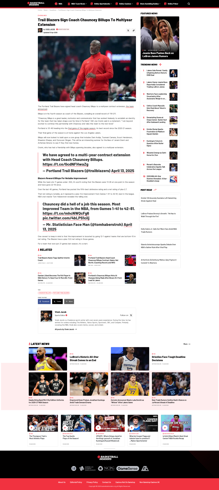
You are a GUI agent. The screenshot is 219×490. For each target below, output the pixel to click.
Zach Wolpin (41, 283)
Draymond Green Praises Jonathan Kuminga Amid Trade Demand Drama (87, 401)
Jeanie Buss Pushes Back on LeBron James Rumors (158, 54)
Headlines (53, 10)
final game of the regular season (81, 128)
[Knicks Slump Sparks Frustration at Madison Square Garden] (173, 132)
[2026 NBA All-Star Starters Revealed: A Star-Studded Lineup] (173, 179)
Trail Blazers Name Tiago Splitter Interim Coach (54, 259)
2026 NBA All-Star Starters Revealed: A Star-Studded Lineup (157, 178)
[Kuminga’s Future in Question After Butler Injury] (173, 143)
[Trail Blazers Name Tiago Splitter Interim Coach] (80, 260)
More (71, 301)
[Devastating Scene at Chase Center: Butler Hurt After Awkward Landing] (173, 120)
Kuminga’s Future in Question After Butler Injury (155, 143)
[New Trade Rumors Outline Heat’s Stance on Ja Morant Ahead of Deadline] (171, 384)
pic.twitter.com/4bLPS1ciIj (66, 217)
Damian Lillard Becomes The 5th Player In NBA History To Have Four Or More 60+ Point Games (55, 277)
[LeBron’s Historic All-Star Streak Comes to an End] (48, 358)
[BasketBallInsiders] (37, 3)
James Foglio (41, 263)
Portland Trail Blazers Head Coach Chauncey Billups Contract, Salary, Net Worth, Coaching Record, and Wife (103, 260)
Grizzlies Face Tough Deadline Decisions (168, 358)
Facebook (45, 301)
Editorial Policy (76, 482)
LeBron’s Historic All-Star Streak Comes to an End (84, 358)
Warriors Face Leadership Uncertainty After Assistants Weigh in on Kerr (157, 96)
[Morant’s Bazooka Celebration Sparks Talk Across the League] (173, 167)
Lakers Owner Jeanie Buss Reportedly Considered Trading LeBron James (157, 84)
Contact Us (106, 482)
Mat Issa (90, 265)
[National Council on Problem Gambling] (106, 468)
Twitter (59, 301)
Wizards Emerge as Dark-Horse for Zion (157, 154)
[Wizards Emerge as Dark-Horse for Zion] (173, 155)
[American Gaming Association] (87, 468)
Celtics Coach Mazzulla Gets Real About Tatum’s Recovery (156, 108)
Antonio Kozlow (152, 50)
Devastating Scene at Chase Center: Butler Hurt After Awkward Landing (157, 119)
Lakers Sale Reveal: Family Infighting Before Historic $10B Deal (157, 72)
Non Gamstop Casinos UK (150, 482)
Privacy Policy (92, 482)
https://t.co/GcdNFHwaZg (65, 164)
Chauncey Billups (45, 293)
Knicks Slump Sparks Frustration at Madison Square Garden (156, 131)
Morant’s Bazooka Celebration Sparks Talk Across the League (156, 166)
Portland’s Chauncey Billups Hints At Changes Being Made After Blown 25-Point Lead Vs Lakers (105, 277)
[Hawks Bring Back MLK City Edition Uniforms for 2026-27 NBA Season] (48, 384)
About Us (61, 482)
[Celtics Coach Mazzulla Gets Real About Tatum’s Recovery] (173, 108)
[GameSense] (127, 468)
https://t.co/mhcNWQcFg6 (66, 213)
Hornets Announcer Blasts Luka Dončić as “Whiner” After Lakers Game (127, 401)
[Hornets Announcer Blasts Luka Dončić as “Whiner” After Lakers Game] (130, 384)
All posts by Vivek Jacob (64, 329)
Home (40, 10)
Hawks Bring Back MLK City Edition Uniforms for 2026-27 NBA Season (46, 401)
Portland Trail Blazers (61, 293)
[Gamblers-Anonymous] (145, 468)
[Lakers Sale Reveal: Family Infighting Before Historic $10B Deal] (173, 73)
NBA (40, 255)
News (46, 10)
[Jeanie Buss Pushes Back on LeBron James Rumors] (160, 38)
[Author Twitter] (128, 30)
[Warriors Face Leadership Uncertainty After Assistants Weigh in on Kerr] (173, 96)
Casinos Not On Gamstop (125, 482)
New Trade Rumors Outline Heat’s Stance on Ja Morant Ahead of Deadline (169, 401)
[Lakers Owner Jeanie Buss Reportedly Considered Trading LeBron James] (173, 85)
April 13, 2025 (122, 170)
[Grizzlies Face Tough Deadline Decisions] (130, 358)
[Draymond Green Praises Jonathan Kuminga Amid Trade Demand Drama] (89, 384)
